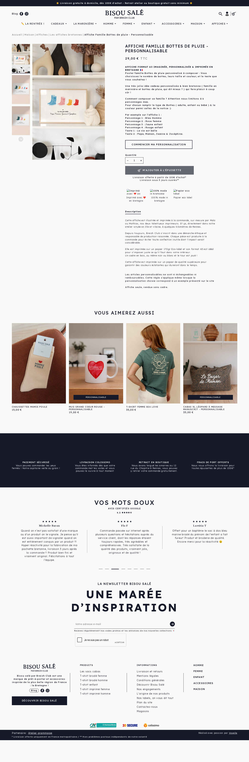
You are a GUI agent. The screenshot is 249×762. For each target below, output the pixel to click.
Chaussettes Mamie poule (29, 406)
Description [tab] (133, 211)
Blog (15, 13)
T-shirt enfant (89, 684)
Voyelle (233, 733)
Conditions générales (151, 680)
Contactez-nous (147, 706)
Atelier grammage (40, 733)
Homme (198, 665)
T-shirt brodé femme (93, 675)
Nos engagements (149, 689)
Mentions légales (148, 675)
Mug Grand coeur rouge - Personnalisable (87, 408)
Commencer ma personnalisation (159, 144)
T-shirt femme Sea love (142, 406)
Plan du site (144, 702)
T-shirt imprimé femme (95, 689)
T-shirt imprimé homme (95, 693)
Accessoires (203, 683)
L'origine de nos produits (153, 693)
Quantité (130, 155)
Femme (198, 671)
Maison (199, 689)
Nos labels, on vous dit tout (155, 698)
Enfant (199, 677)
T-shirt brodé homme (94, 680)
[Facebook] (21, 14)
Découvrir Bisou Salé (39, 700)
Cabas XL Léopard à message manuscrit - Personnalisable (204, 408)
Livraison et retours (150, 671)
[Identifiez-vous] (227, 13)
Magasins (143, 711)
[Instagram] (26, 14)
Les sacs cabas (90, 671)
